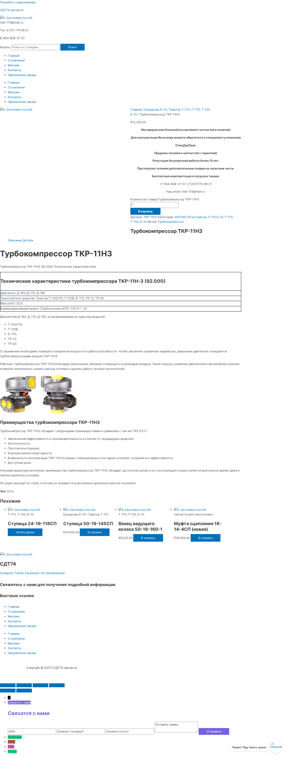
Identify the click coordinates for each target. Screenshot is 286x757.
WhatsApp (15, 737)
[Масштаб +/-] (8, 685)
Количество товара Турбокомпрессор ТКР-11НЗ (164, 199)
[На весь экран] (24, 685)
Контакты (14, 70)
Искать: (5, 47)
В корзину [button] (95, 532)
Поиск (72, 47)
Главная (13, 56)
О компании (16, 60)
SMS (11, 746)
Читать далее (25, 532)
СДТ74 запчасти (11, 10)
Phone (12, 751)
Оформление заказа (22, 75)
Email (11, 742)
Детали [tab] (28, 240)
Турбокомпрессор (171, 222)
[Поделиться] (40, 685)
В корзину (145, 211)
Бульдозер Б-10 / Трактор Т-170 (166, 109)
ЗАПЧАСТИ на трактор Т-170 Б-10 (199, 217)
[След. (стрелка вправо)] (24, 690)
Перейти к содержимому (18, 2)
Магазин (14, 65)
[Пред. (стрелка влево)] (8, 690)
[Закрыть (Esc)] (57, 685)
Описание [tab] (15, 240)
